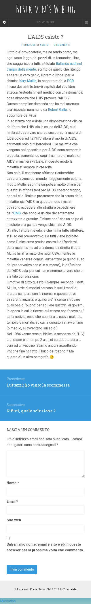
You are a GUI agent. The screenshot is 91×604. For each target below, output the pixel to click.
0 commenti (62, 44)
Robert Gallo (57, 110)
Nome (13, 483)
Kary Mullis (27, 81)
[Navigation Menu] (86, 22)
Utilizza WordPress (25, 589)
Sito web (14, 520)
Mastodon (8, 601)
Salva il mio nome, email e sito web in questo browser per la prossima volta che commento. (45, 547)
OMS (17, 213)
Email (12, 501)
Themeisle (69, 589)
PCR (70, 81)
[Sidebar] (4, 22)
